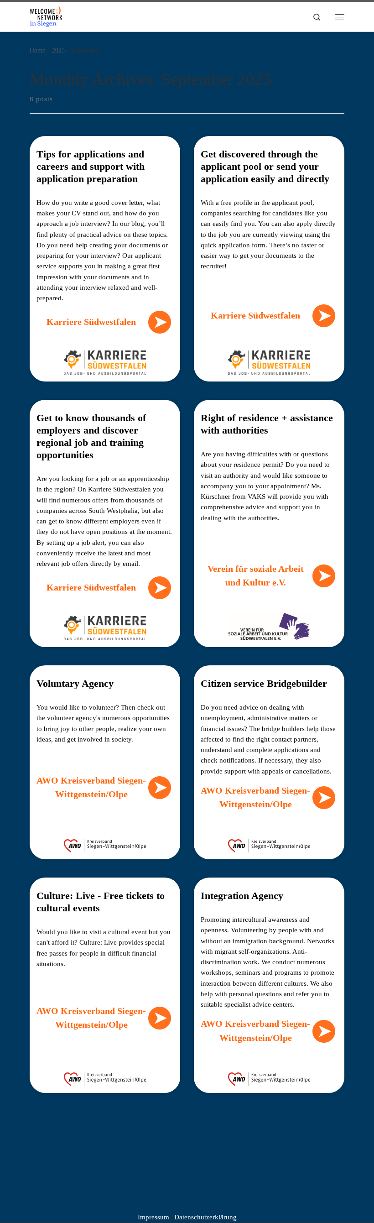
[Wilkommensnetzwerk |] (46, 15)
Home (37, 50)
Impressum (153, 1217)
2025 (58, 50)
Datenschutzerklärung (205, 1217)
